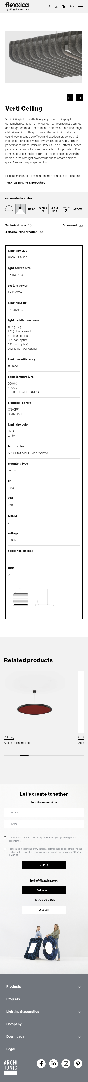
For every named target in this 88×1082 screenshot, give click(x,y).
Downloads (15, 1037)
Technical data (15, 225)
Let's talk (44, 909)
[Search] (49, 6)
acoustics (38, 182)
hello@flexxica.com (44, 880)
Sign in (44, 865)
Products (13, 987)
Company (14, 1024)
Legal (10, 1049)
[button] (70, 97)
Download (70, 225)
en (56, 6)
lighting (22, 182)
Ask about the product (21, 232)
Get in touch (44, 890)
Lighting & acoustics (22, 1012)
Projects (13, 999)
